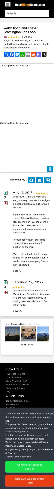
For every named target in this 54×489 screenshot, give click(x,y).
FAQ (8, 391)
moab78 (17, 271)
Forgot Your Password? (17, 384)
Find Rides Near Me (15, 373)
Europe (39, 40)
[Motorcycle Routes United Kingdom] (5, 37)
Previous (10, 334)
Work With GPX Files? (16, 381)
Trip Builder (11, 408)
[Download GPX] (50, 169)
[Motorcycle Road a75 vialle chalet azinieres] (12, 333)
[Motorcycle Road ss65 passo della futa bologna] (28, 333)
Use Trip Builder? (14, 377)
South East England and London (26, 45)
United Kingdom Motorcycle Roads (22, 44)
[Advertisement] (27, 94)
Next (44, 334)
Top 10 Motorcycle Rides (18, 400)
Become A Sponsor (15, 388)
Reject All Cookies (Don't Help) (29, 481)
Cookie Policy (24, 446)
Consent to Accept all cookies (29, 467)
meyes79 (8, 40)
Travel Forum (12, 404)
